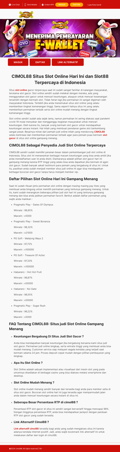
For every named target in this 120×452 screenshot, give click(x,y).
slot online (21, 90)
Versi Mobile (32, 5)
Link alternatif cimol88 (26, 428)
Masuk (62, 5)
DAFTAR (40, 62)
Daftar (76, 5)
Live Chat (16, 5)
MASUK (18, 62)
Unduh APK (49, 5)
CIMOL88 (99, 131)
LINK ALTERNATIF (68, 62)
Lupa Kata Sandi (94, 5)
